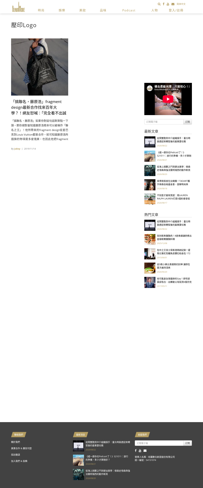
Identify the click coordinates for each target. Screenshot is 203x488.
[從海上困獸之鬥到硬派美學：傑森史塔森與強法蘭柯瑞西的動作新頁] (149, 170)
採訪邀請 (15, 454)
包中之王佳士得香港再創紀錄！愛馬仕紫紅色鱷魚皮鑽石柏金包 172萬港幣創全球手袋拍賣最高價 (173, 253)
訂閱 (187, 121)
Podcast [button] (129, 10)
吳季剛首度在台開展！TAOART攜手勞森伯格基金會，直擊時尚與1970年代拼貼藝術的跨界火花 (173, 184)
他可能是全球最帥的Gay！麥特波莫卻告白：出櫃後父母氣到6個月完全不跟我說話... (174, 282)
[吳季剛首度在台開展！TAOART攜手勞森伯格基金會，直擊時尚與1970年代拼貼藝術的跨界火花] (149, 184)
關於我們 (15, 441)
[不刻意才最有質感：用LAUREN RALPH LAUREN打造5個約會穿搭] (149, 198)
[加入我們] (174, 3)
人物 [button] (154, 10)
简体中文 (181, 3)
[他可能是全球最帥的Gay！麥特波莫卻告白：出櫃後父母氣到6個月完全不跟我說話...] (149, 282)
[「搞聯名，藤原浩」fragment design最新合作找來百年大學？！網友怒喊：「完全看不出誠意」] (39, 66)
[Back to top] (193, 478)
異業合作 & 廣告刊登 (21, 448)
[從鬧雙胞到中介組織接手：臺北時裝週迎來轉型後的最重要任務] (149, 141)
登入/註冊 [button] (176, 10)
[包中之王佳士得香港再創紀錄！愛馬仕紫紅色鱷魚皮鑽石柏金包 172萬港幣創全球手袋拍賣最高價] (149, 253)
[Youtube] (169, 3)
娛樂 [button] (62, 10)
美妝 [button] (82, 10)
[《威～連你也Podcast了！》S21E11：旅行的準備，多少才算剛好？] (149, 155)
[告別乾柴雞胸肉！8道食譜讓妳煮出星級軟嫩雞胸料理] (149, 239)
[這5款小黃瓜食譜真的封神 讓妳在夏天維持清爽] (149, 267)
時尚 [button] (41, 10)
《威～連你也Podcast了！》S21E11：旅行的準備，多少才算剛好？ (174, 155)
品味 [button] (103, 10)
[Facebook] (165, 3)
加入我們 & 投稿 (19, 460)
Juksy (17, 148)
